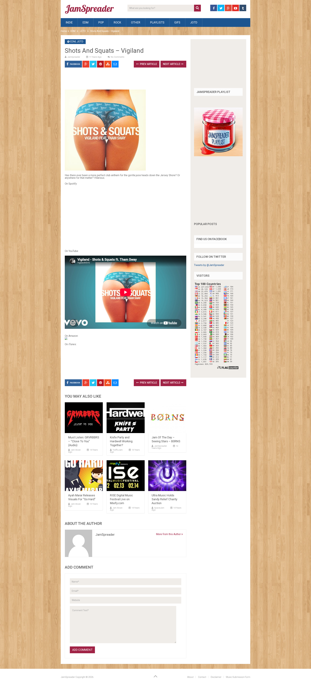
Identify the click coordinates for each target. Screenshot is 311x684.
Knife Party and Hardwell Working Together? (121, 441)
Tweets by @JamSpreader (209, 265)
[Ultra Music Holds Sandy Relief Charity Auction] (167, 475)
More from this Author (168, 534)
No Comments (117, 57)
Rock (117, 22)
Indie (69, 22)
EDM (85, 22)
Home (64, 31)
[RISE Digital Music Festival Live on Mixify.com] (126, 475)
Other (135, 22)
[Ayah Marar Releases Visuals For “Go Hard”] (84, 475)
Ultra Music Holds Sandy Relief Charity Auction (164, 499)
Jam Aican (76, 450)
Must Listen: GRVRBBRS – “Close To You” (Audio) (83, 441)
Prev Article (148, 64)
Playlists (157, 22)
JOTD (193, 22)
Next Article (172, 64)
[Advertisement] (124, 79)
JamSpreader (73, 57)
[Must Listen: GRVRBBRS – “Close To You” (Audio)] (84, 417)
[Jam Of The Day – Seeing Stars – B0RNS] (167, 417)
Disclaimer (216, 677)
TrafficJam (118, 450)
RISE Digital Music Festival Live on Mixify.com (121, 499)
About (190, 677)
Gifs (177, 22)
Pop (101, 22)
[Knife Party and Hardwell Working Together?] (126, 417)
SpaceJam (159, 508)
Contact (202, 677)
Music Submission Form (238, 677)
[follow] (218, 155)
